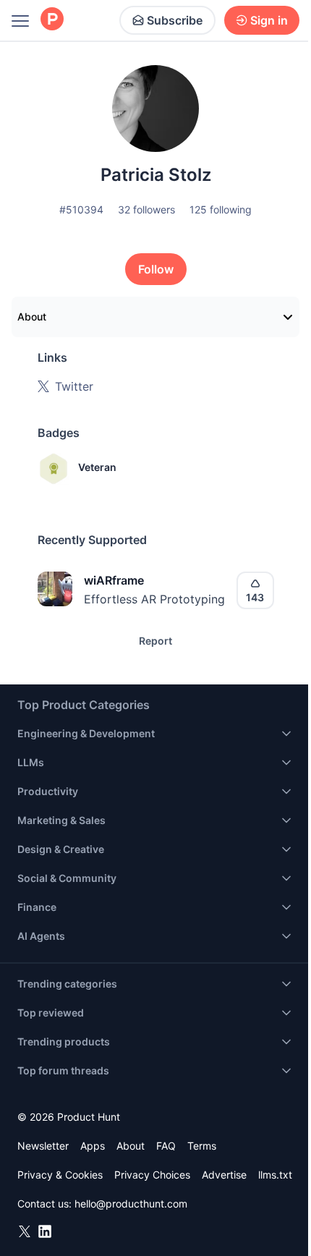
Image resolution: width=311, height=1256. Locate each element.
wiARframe (114, 580)
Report (155, 641)
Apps (92, 1146)
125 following (220, 209)
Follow (156, 269)
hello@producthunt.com (130, 1203)
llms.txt (275, 1174)
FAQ (166, 1146)
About (31, 316)
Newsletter (43, 1146)
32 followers (146, 209)
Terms (201, 1146)
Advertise (224, 1174)
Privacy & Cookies (60, 1174)
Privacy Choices (152, 1174)
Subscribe (175, 20)
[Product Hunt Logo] (52, 20)
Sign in (269, 20)
